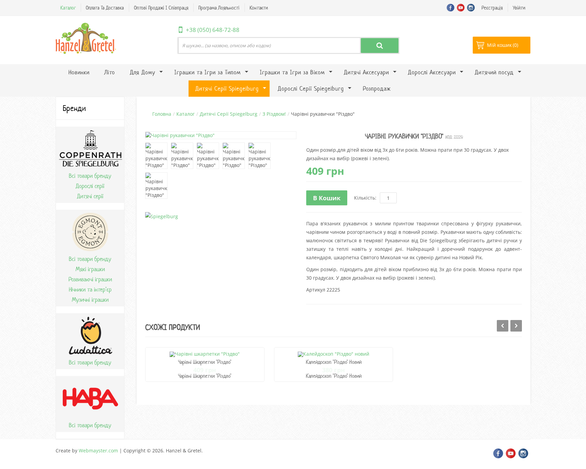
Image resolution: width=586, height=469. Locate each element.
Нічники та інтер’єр (90, 289)
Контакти (259, 7)
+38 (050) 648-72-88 (212, 30)
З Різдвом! (274, 114)
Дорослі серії (90, 186)
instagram (471, 7)
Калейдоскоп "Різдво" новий (334, 361)
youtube (460, 7)
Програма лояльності (218, 7)
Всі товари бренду (90, 176)
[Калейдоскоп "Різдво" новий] (333, 354)
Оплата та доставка (105, 7)
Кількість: (365, 197)
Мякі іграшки (90, 269)
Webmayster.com (98, 450)
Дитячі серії (90, 196)
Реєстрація (492, 7)
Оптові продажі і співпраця (161, 7)
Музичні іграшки (90, 299)
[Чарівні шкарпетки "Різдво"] (205, 354)
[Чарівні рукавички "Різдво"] (156, 156)
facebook (450, 7)
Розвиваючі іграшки (90, 279)
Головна (161, 114)
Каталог (68, 7)
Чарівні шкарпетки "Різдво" (204, 361)
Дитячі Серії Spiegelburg (228, 114)
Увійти (519, 7)
